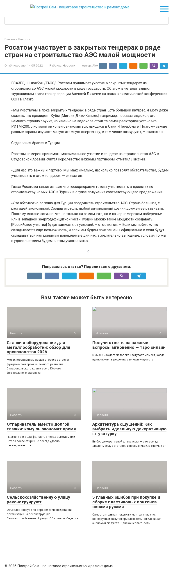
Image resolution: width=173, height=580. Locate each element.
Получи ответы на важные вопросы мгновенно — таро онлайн (129, 345)
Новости (69, 65)
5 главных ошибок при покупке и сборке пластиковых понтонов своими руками (126, 502)
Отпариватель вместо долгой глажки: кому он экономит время (41, 426)
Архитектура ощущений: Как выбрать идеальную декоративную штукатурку (129, 429)
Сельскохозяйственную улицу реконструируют (38, 499)
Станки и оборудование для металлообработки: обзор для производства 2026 (38, 347)
